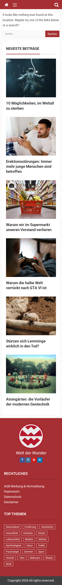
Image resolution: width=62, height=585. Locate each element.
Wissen (49, 557)
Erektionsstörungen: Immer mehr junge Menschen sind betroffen (29, 166)
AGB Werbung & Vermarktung (24, 486)
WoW (8, 564)
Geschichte (47, 527)
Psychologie (12, 551)
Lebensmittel (13, 539)
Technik (10, 557)
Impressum (12, 491)
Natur (30, 545)
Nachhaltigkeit (13, 545)
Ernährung (30, 527)
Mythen (43, 539)
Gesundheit (12, 533)
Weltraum (35, 557)
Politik (41, 545)
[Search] (56, 5)
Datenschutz (12, 497)
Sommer (28, 551)
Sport (41, 551)
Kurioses (28, 533)
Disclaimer (11, 502)
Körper (41, 533)
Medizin (29, 539)
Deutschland (12, 527)
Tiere (21, 557)
